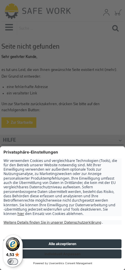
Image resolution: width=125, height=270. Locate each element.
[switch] (13, 261)
